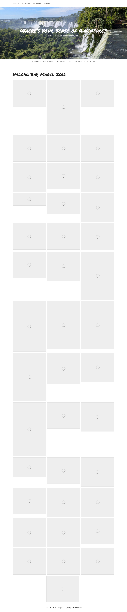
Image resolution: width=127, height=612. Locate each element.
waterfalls (26, 3)
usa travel (61, 62)
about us (16, 3)
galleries (47, 3)
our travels (37, 3)
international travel (42, 62)
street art (89, 62)
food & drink (75, 62)
